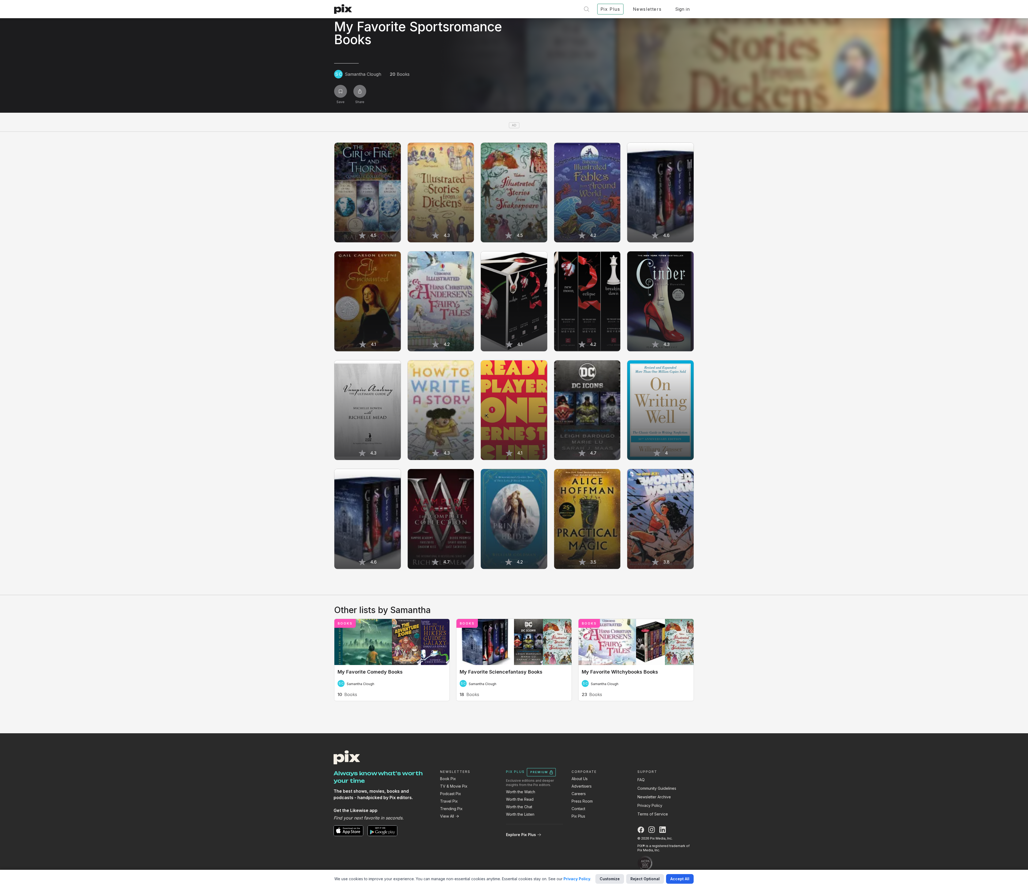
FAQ (641, 779)
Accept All (679, 878)
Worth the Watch (520, 791)
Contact (578, 808)
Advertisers (582, 786)
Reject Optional (645, 878)
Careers (579, 793)
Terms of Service (652, 814)
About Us (580, 778)
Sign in (682, 9)
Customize (610, 878)
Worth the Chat (519, 806)
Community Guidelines (656, 788)
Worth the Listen (520, 814)
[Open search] (586, 9)
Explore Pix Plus (521, 834)
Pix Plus (578, 816)
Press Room (582, 801)
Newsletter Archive (654, 797)
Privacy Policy (649, 805)
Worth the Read (520, 799)
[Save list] (340, 91)
